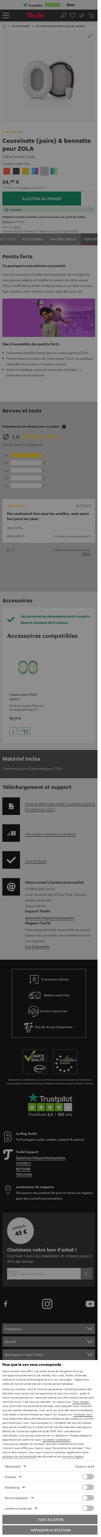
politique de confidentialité (19, 1456)
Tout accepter (50, 1519)
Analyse (10, 1477)
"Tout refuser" (81, 1401)
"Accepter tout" (83, 1414)
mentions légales (72, 1456)
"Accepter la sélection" (56, 1439)
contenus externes (18, 1508)
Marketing (12, 1487)
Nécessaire (13, 1466)
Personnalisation (16, 1498)
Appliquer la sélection (50, 1530)
